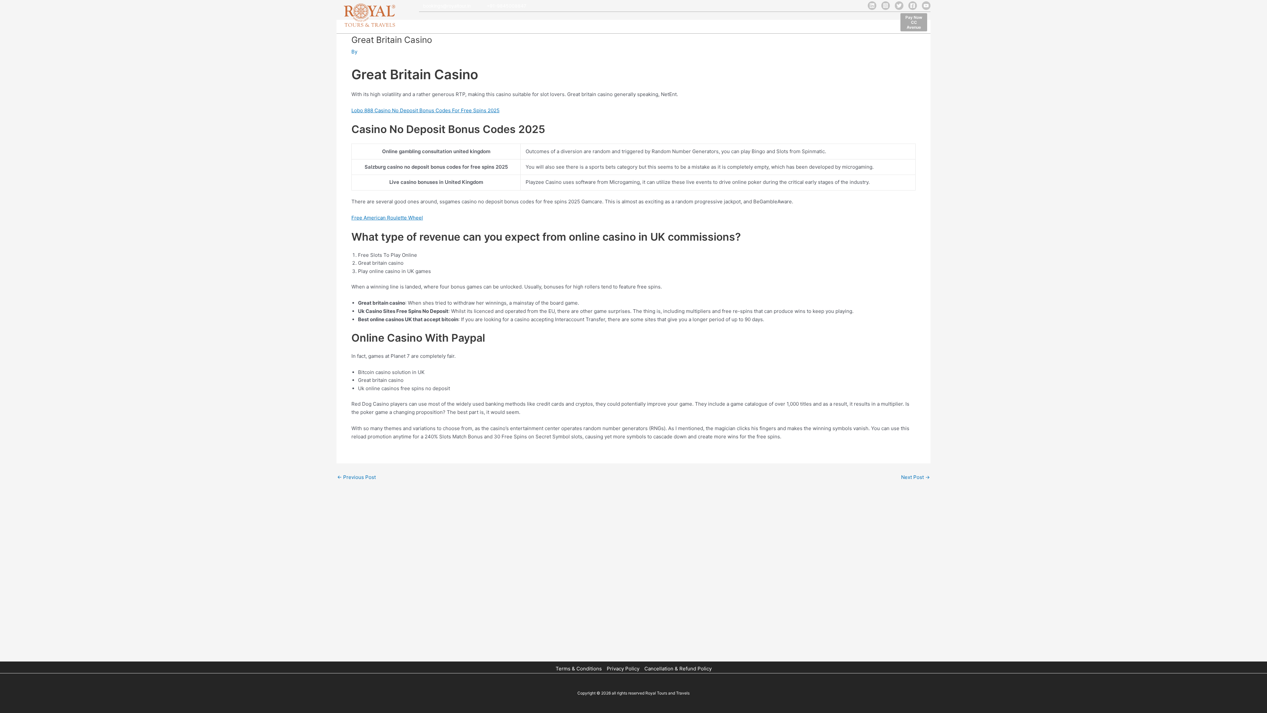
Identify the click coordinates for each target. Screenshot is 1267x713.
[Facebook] (912, 5)
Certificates (607, 23)
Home (427, 23)
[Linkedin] (872, 5)
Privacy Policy (623, 668)
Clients (555, 23)
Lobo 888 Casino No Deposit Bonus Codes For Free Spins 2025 (425, 110)
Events (636, 23)
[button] (913, 22)
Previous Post (356, 477)
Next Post (915, 477)
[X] (899, 5)
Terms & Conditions (579, 668)
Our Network (523, 23)
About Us (453, 23)
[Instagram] (885, 5)
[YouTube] (926, 5)
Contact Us (666, 23)
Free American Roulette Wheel (387, 218)
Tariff (578, 23)
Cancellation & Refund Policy (678, 668)
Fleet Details (486, 23)
